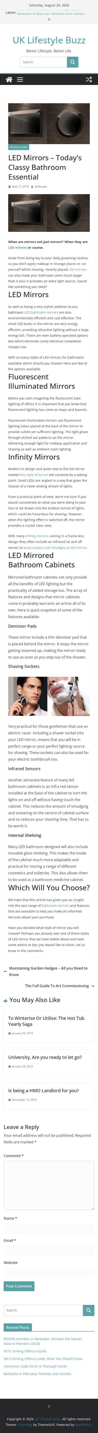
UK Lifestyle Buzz (49, 40)
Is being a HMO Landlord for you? (43, 1090)
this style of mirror (34, 475)
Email (10, 1240)
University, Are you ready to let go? (45, 1057)
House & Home (18, 147)
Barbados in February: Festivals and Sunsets (37, 1374)
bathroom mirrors (55, 905)
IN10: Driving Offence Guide (25, 1351)
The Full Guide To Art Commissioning (57, 985)
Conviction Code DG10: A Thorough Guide (48, 12)
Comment (14, 1155)
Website (11, 1262)
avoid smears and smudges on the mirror (55, 547)
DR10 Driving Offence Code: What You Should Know (43, 1358)
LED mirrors (17, 247)
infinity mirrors (37, 536)
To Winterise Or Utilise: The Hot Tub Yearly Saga (46, 1021)
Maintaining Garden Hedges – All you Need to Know (48, 971)
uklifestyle (40, 186)
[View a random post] (88, 79)
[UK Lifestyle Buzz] (9, 79)
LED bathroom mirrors (41, 312)
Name (10, 1218)
